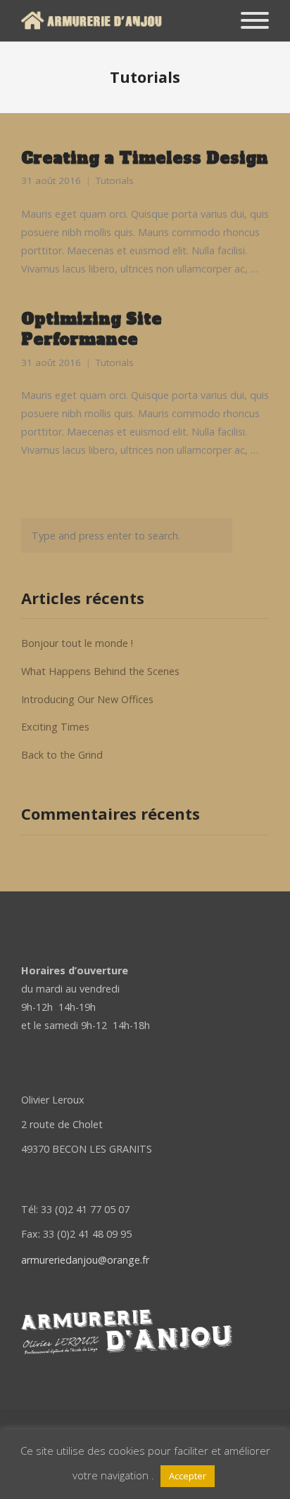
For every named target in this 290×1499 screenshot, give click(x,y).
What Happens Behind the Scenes (100, 671)
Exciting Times (55, 726)
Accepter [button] (187, 1475)
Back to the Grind (62, 754)
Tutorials (115, 181)
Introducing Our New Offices (87, 699)
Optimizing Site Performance (91, 329)
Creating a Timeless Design (144, 158)
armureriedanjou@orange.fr (85, 1259)
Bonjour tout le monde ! (77, 643)
